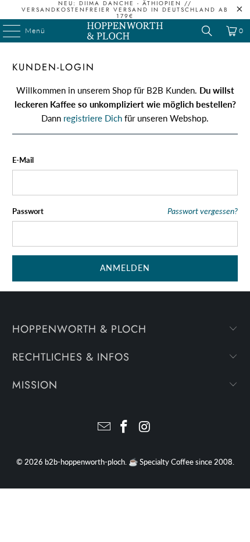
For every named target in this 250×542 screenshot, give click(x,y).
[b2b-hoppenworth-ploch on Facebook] (124, 427)
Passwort (28, 211)
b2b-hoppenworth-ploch (85, 461)
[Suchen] (207, 30)
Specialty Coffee (167, 461)
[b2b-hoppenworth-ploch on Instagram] (144, 427)
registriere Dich (92, 118)
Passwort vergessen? (202, 211)
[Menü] (6, 30)
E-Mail (23, 160)
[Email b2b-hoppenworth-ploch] (104, 427)
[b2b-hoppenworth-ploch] (125, 30)
